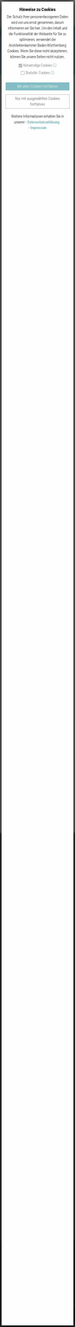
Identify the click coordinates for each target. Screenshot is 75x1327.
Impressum (38, 127)
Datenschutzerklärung (43, 122)
